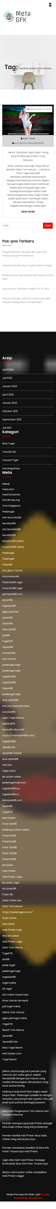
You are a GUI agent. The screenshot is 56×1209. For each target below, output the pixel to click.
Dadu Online (9, 918)
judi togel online (11, 1006)
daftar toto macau (13, 1012)
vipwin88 (7, 600)
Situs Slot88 (9, 629)
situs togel (8, 443)
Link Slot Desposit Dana (15, 706)
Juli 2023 (7, 378)
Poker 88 (7, 894)
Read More (28, 211)
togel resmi (9, 771)
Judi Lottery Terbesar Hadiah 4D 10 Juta (25, 288)
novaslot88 (8, 653)
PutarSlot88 (9, 835)
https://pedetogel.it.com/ (17, 912)
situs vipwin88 (10, 700)
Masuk (6, 484)
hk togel (7, 988)
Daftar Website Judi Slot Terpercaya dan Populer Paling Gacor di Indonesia (26, 300)
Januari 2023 (9, 386)
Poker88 (7, 564)
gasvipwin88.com (12, 594)
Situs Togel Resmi (12, 1047)
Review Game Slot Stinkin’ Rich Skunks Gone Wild (27, 277)
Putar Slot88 (9, 824)
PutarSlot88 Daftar (13, 547)
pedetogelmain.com (14, 782)
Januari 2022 (9, 403)
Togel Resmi (9, 1059)
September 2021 (11, 419)
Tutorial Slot (9, 452)
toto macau (9, 659)
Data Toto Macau (12, 906)
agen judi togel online (14, 1018)
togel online (9, 983)
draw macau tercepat (15, 1000)
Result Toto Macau (13, 1030)
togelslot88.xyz (11, 788)
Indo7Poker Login (12, 877)
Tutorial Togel (10, 460)
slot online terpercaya (15, 994)
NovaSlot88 (9, 523)
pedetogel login (11, 664)
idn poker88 (9, 888)
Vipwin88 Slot (10, 1041)
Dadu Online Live (11, 900)
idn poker (7, 865)
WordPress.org (11, 500)
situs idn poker (10, 935)
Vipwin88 (7, 623)
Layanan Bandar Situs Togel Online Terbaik (27, 265)
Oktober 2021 (10, 411)
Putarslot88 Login (12, 582)
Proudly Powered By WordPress (32, 1196)
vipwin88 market (12, 753)
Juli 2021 (6, 428)
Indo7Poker (9, 871)
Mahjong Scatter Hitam (15, 829)
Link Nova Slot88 (11, 517)
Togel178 (7, 641)
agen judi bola (10, 611)
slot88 (6, 635)
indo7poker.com (12, 1053)
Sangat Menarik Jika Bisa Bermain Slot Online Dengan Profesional (24, 253)
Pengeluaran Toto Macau (28, 1111)
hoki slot (7, 765)
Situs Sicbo (8, 924)
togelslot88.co (10, 794)
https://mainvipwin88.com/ (18, 735)
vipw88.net (8, 747)
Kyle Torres (29, 138)
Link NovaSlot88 (11, 529)
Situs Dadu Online (12, 1127)
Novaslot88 (9, 1078)
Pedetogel (8, 511)
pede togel (8, 965)
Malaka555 (8, 723)
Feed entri (8, 489)
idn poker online (11, 776)
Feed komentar (11, 494)
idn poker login (10, 882)
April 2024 (8, 369)
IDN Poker (27, 1163)
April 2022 (8, 394)
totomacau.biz (10, 576)
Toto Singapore (11, 505)
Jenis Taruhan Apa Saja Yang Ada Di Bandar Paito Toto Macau (28, 156)
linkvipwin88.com (12, 800)
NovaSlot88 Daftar (13, 541)
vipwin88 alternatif (13, 729)
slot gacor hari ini (12, 570)
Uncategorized (11, 468)
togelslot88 (9, 606)
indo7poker (9, 818)
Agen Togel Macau (13, 718)
